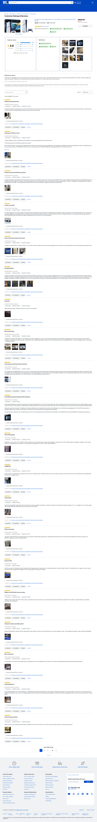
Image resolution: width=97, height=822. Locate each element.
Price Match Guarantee (8, 782)
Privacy (17, 813)
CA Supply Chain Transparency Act (85, 814)
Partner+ (47, 789)
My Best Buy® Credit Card (8, 794)
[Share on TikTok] (78, 794)
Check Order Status (7, 776)
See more (7, 149)
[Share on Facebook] (83, 794)
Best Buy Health (48, 782)
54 (52, 750)
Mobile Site (81, 809)
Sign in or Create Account (73, 774)
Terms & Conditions (11, 814)
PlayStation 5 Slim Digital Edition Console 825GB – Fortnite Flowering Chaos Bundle (27, 123)
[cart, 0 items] (92, 2)
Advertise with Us (49, 778)
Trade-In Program (6, 787)
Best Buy (6, 13)
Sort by (79, 92)
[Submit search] (72, 2)
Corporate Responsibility (50, 798)
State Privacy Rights (29, 814)
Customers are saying (10, 75)
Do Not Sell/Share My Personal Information (46, 814)
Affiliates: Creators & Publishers (52, 780)
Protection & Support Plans (30, 784)
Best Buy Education (49, 784)
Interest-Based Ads (22, 814)
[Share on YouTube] (69, 794)
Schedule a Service (28, 780)
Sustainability (48, 800)
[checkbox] (55, 29)
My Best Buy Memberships (29, 794)
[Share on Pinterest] (87, 794)
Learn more (74, 788)
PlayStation (19, 13)
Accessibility (5, 813)
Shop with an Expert (28, 778)
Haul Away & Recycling (29, 787)
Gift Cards (5, 789)
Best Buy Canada (90, 809)
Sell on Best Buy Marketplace (51, 776)
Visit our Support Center (29, 776)
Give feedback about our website (21, 809)
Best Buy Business (49, 787)
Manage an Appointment (29, 782)
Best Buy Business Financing (9, 802)
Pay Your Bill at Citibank (8, 796)
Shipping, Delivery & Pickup (9, 778)
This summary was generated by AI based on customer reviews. (17, 81)
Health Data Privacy (36, 814)
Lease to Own (6, 798)
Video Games (12, 13)
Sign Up (88, 781)
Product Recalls (6, 784)
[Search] (26, 92)
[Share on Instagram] (74, 794)
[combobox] (86, 92)
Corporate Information (50, 794)
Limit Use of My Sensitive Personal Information (62, 814)
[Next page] (56, 750)
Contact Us (26, 789)
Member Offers (27, 798)
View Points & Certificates (29, 796)
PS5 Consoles (33, 13)
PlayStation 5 (26, 13)
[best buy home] (5, 2)
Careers (47, 796)
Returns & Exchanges (7, 780)
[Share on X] (92, 794)
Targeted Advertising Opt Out (75, 814)
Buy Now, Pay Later (7, 800)
